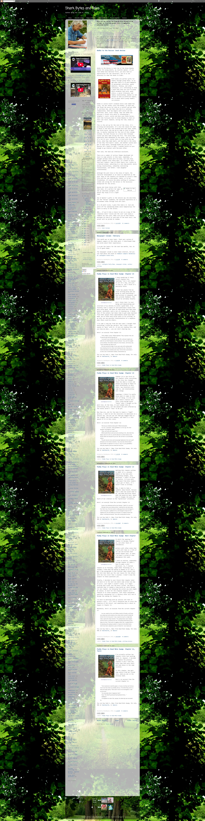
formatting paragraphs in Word (72, 398)
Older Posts (132, 720)
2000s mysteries (73, 199)
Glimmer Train (72, 409)
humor (69, 428)
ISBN (69, 442)
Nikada (108, 817)
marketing (71, 518)
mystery (70, 551)
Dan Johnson (71, 333)
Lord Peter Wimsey (73, 491)
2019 (85, 224)
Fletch (70, 388)
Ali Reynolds (72, 227)
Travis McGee (72, 731)
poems (69, 616)
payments (70, 606)
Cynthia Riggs (72, 331)
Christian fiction (73, 291)
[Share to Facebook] (102, 225)
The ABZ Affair (72, 702)
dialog (70, 345)
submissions (71, 690)
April (87, 209)
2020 (85, 221)
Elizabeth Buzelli (73, 371)
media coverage (72, 524)
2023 (85, 219)
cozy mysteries (72, 320)
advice (70, 218)
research (70, 656)
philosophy (71, 612)
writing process (127, 641)
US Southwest (72, 745)
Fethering (71, 384)
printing (70, 625)
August (87, 198)
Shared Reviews (72, 669)
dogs (69, 354)
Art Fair (70, 242)
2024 (85, 217)
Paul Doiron (71, 604)
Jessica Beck (72, 455)
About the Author (79, 18)
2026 (85, 196)
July (86, 207)
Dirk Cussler (72, 347)
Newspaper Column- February (108, 236)
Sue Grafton (71, 692)
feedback (70, 382)
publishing (71, 640)
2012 (85, 240)
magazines (71, 506)
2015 (85, 233)
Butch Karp (71, 283)
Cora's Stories (72, 311)
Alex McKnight (72, 225)
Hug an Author (72, 426)
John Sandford (72, 462)
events (70, 380)
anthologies (71, 237)
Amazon (115, 356)
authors (70, 250)
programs (70, 631)
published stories (73, 637)
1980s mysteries (73, 192)
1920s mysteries (73, 168)
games (69, 404)
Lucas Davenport (73, 495)
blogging (70, 256)
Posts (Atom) (110, 724)
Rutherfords (71, 665)
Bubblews (70, 272)
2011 (85, 242)
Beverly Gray (72, 254)
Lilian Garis (72, 480)
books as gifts (72, 260)
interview (71, 439)
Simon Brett (71, 676)
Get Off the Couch (73, 406)
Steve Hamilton (72, 680)
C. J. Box (71, 285)
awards (70, 252)
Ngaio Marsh (71, 573)
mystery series (72, 553)
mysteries (71, 542)
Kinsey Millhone (73, 468)
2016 (85, 231)
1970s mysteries (73, 188)
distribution (72, 351)
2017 (85, 228)
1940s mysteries (73, 178)
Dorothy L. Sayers (73, 356)
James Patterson (73, 448)
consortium (71, 304)
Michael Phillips (73, 529)
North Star (71, 582)
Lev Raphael (71, 475)
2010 (85, 245)
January (87, 211)
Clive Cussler (72, 296)
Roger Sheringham (73, 661)
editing (70, 363)
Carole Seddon (72, 289)
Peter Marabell (72, 608)
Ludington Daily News (108, 264)
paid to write (72, 597)
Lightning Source (73, 477)
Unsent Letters (72, 742)
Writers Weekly (72, 758)
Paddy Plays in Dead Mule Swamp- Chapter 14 (115, 373)
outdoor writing (73, 587)
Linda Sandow (72, 483)
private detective (73, 627)
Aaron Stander (72, 202)
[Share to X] (101, 225)
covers (70, 316)
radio (69, 646)
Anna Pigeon (71, 231)
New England (71, 564)
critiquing (71, 326)
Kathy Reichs (72, 464)
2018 (85, 226)
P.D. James (71, 590)
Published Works (103, 18)
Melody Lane (71, 527)
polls (69, 623)
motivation (71, 538)
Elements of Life (73, 367)
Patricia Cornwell (73, 601)
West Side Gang (72, 751)
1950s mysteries (73, 182)
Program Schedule (114, 18)
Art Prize (71, 244)
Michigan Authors (73, 532)
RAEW (69, 648)
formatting (71, 394)
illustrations (72, 430)
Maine (69, 509)
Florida (70, 390)
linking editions (73, 485)
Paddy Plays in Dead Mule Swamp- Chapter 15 (115, 274)
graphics (70, 414)
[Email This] (97, 225)
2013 (85, 238)
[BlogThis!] (99, 225)
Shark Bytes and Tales (82, 8)
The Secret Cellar (73, 715)
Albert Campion (72, 220)
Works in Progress (91, 18)
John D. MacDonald (73, 459)
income (70, 432)
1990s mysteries (73, 195)
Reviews (124, 18)
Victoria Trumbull (73, 748)
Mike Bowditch (72, 536)
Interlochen (71, 437)
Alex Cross (71, 223)
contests (70, 306)
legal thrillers (73, 472)
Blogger (120, 817)
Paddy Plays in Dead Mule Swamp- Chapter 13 (115, 467)
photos (70, 614)
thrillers (71, 722)
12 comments (125, 223)
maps (69, 511)
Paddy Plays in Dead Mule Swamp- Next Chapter (116, 536)
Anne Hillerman (72, 234)
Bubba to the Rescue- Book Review (111, 50)
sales (69, 667)
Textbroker (71, 700)
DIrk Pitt (71, 349)
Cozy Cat (70, 318)
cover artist (72, 314)
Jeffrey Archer (72, 451)
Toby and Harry (72, 724)
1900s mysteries (73, 164)
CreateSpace (71, 324)
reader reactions (73, 650)
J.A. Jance (71, 444)
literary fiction (73, 488)
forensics (71, 392)
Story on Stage (72, 683)
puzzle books (72, 644)
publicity (71, 635)
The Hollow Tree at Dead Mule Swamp (73, 712)
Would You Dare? (73, 754)
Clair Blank (71, 294)
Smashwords (105, 356)
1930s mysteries (73, 175)
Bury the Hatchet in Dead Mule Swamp (73, 280)
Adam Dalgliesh (72, 211)
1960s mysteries (73, 185)
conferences (71, 298)
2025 (85, 214)
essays (70, 377)
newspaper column (121, 264)
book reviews (106, 228)
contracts (71, 309)
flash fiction (72, 386)
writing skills (72, 765)
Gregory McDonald (73, 416)
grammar (70, 412)
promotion (71, 633)
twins (69, 737)
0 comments (124, 259)
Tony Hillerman (72, 728)
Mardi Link (71, 513)
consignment (71, 302)
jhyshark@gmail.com (112, 40)
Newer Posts (102, 720)
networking (71, 560)
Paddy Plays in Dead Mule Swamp (111, 365)
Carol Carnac (72, 287)
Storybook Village (73, 687)
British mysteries (73, 269)
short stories (72, 672)
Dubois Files (72, 359)
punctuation (71, 642)
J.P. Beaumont (72, 446)
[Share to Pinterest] (104, 225)
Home (70, 18)
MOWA (69, 540)
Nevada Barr (71, 562)
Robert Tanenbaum (73, 658)
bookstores (71, 267)
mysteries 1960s (73, 544)
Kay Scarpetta (72, 466)
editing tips (72, 365)
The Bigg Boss (72, 705)
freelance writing (73, 401)
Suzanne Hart (72, 694)
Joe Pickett (71, 457)
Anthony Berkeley (73, 239)
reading (70, 654)
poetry (70, 618)
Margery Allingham (73, 515)
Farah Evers (109, 302)
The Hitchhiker (72, 707)
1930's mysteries (73, 171)
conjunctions (72, 300)
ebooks (70, 361)
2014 (85, 235)
